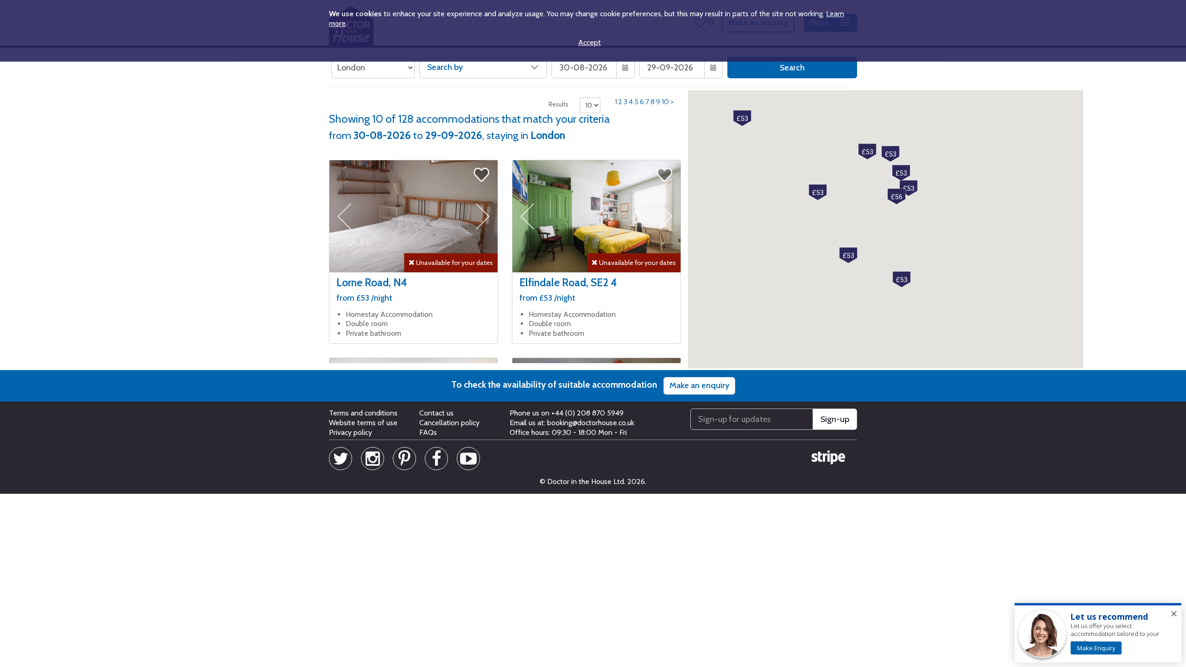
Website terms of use (363, 422)
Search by (445, 67)
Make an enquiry (699, 385)
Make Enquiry (1096, 648)
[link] (1096, 648)
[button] (890, 154)
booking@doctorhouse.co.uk (590, 422)
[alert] (1098, 633)
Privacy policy (350, 432)
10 (665, 101)
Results (558, 104)
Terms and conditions (363, 413)
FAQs (428, 432)
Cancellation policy (449, 422)
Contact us (436, 413)
